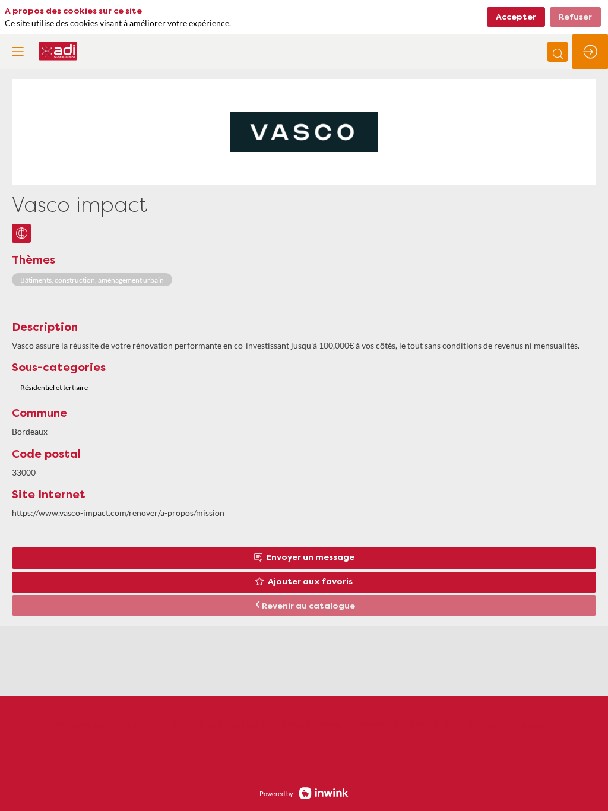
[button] (18, 51)
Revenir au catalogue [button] (308, 606)
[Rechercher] (557, 52)
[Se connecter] (590, 51)
